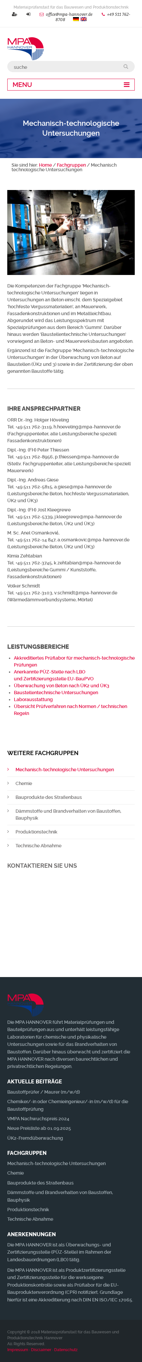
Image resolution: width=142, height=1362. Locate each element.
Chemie (24, 783)
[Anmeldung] (28, 14)
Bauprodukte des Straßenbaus (49, 797)
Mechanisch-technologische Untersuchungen (65, 769)
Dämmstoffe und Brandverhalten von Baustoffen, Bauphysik (68, 814)
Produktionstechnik (36, 831)
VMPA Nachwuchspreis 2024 (38, 1118)
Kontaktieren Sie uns (42, 865)
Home (45, 165)
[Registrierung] (14, 14)
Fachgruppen (71, 165)
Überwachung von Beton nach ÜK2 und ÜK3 (61, 685)
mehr (71, 955)
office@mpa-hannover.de (69, 14)
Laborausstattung (33, 699)
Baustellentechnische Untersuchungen (56, 692)
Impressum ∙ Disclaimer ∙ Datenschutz (42, 1350)
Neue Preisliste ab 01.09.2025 (39, 1128)
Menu (22, 85)
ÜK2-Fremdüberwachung (35, 1138)
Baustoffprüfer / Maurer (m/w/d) (43, 1092)
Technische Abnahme (38, 845)
